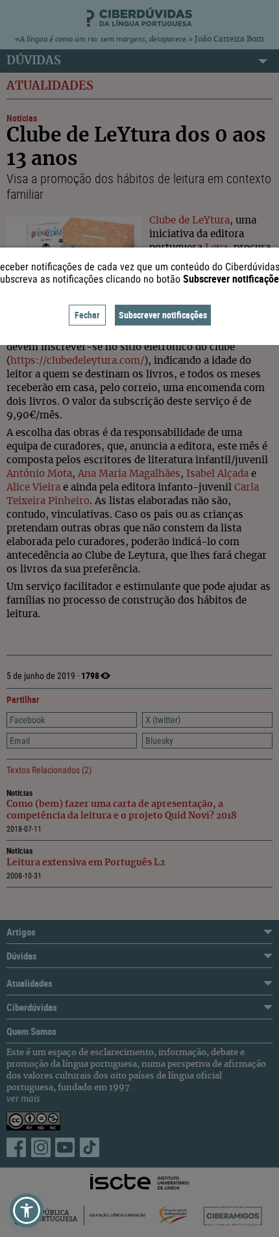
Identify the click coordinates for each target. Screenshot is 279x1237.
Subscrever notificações (163, 315)
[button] (26, 1210)
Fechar (87, 315)
